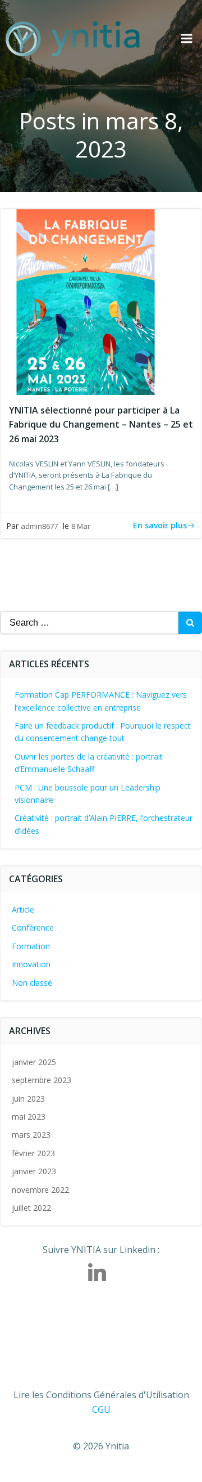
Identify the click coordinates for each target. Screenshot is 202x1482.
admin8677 (39, 526)
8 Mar (80, 526)
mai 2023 (28, 1116)
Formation (31, 946)
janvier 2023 (34, 1171)
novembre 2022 (40, 1189)
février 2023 (33, 1153)
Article (23, 909)
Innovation (31, 964)
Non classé (32, 982)
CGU (101, 1409)
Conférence (33, 927)
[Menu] (186, 38)
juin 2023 (28, 1098)
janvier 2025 (34, 1062)
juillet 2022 (31, 1207)
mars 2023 (31, 1134)
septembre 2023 (41, 1080)
